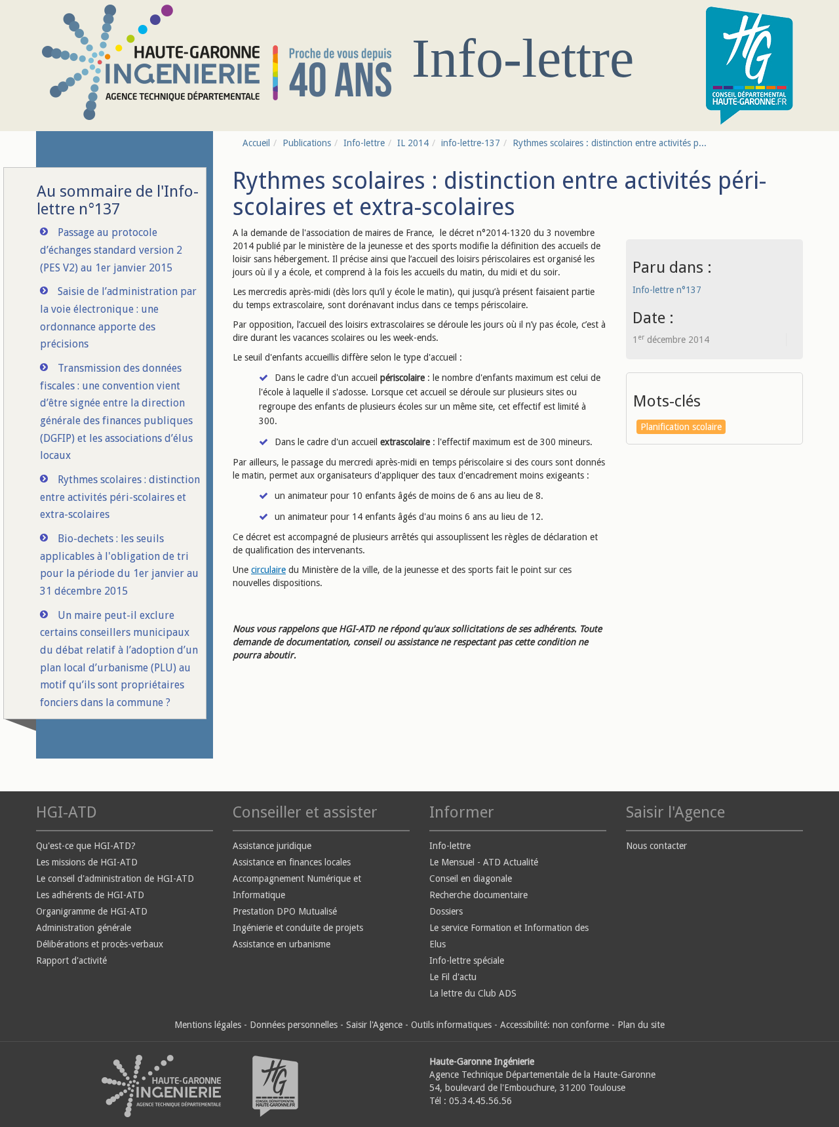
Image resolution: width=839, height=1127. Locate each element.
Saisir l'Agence (374, 1024)
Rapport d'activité (71, 960)
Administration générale (83, 927)
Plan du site (641, 1024)
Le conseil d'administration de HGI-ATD (115, 878)
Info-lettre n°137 (667, 290)
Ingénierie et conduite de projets (298, 927)
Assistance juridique (272, 845)
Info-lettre (364, 143)
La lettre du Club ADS (473, 993)
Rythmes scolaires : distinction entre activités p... (610, 143)
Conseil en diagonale (470, 878)
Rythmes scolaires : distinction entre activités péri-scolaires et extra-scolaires (120, 497)
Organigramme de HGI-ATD (91, 911)
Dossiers (446, 911)
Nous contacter (656, 845)
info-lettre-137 (470, 143)
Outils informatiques (451, 1024)
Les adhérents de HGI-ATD (90, 895)
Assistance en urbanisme (281, 944)
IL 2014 (413, 143)
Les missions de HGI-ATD (87, 862)
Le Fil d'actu (453, 977)
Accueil (256, 143)
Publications (307, 143)
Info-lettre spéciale (466, 960)
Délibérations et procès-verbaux (99, 944)
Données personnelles (294, 1024)
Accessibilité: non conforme (554, 1024)
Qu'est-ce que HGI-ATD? (86, 845)
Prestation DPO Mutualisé (285, 911)
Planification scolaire (681, 427)
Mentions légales (207, 1024)
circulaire (268, 569)
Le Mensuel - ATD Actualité (483, 862)
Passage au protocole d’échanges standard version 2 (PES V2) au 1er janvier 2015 (111, 249)
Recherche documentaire (478, 895)
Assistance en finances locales (292, 862)
